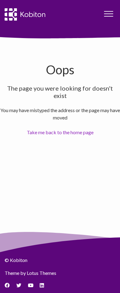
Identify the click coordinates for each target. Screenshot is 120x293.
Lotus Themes (41, 273)
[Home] (25, 14)
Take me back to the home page (60, 132)
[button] (108, 14)
